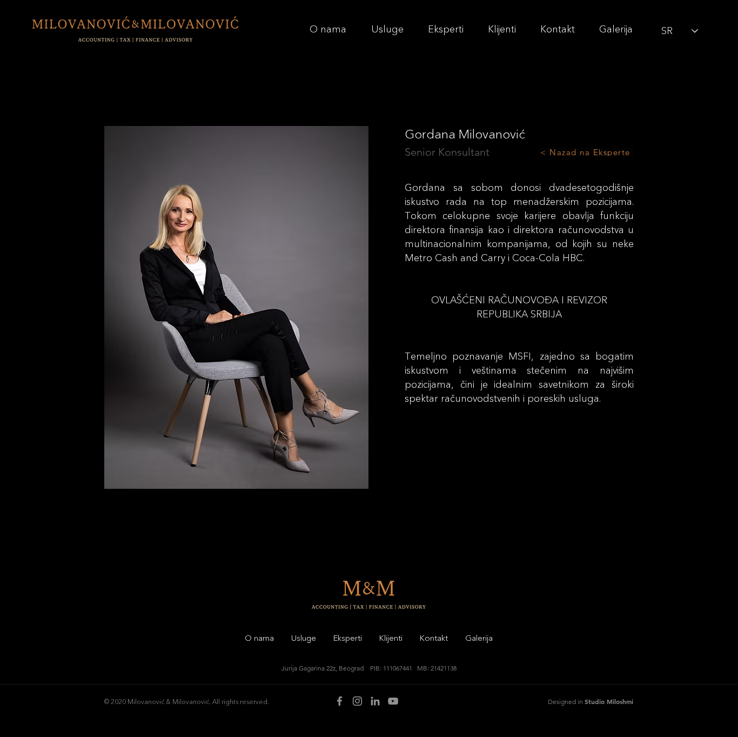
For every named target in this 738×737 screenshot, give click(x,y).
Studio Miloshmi (609, 701)
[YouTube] (393, 701)
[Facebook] (339, 701)
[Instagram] (357, 701)
